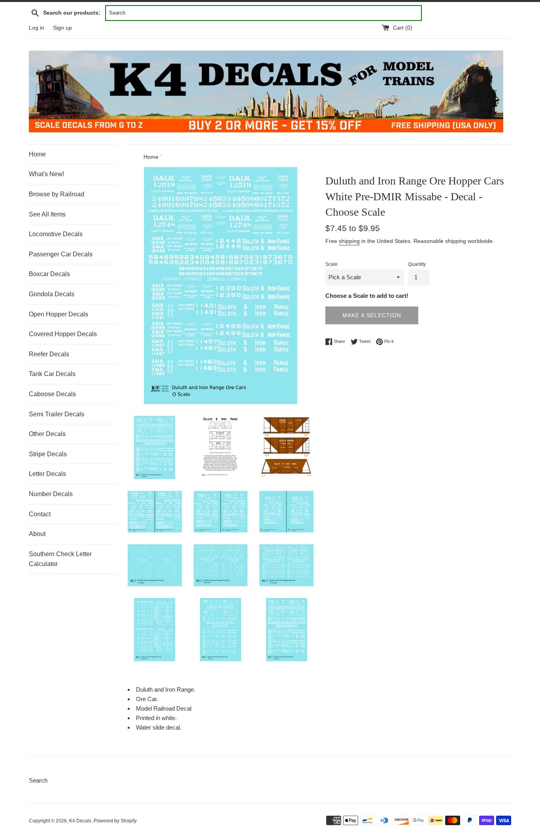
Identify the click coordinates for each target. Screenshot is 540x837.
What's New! (46, 174)
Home (37, 154)
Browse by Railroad (56, 194)
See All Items (47, 214)
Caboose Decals (52, 394)
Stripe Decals (48, 454)
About (37, 533)
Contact (40, 514)
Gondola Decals (51, 294)
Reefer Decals (49, 354)
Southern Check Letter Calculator (60, 559)
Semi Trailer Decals (56, 414)
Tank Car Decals (52, 374)
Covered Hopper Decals (63, 334)
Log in (36, 28)
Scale (331, 264)
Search (38, 780)
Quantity (417, 264)
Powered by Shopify (115, 821)
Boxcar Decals (49, 274)
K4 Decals (80, 821)
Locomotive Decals (56, 234)
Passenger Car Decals (61, 254)
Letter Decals (47, 473)
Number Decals (51, 494)
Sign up (62, 28)
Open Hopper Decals (58, 314)
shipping (349, 241)
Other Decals (47, 434)
